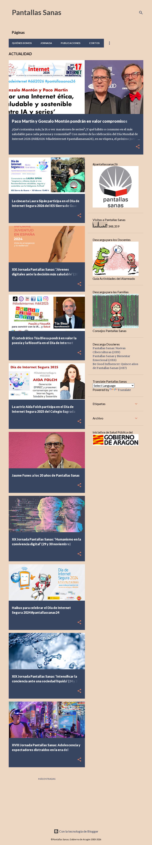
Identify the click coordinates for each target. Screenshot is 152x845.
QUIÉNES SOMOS (22, 43)
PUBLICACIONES (70, 43)
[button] (137, 147)
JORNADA (46, 43)
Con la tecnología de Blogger (78, 831)
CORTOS (94, 43)
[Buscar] (141, 12)
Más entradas (46, 778)
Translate (124, 390)
